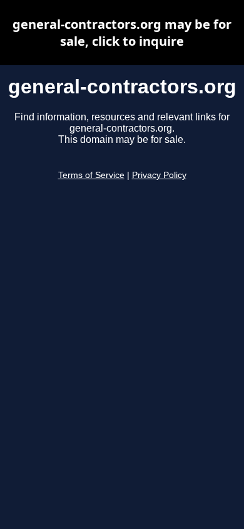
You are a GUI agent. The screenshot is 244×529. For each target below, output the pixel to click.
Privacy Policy (159, 175)
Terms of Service (91, 175)
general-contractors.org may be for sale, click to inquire (122, 33)
